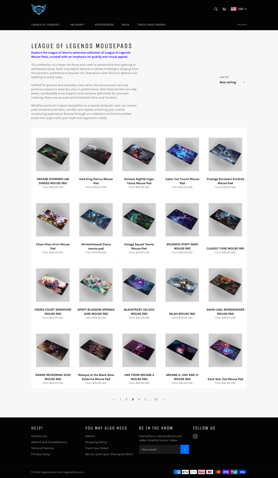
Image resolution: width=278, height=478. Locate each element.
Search (90, 436)
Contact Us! (39, 436)
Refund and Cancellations (49, 442)
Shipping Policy (96, 442)
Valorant (77, 24)
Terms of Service (42, 448)
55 (156, 399)
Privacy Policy (40, 454)
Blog (125, 24)
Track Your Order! (151, 24)
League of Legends (45, 24)
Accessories (104, 24)
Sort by (224, 77)
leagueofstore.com (73, 472)
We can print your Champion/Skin (109, 454)
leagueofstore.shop (51, 472)
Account (242, 24)
